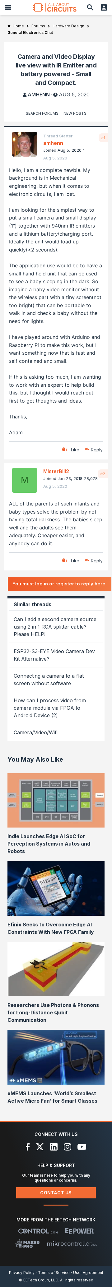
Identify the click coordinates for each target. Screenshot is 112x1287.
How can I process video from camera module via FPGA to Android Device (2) (50, 707)
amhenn (39, 94)
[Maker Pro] (27, 1243)
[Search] (90, 7)
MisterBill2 (56, 471)
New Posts (74, 113)
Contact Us (56, 1192)
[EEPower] (79, 1231)
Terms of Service (54, 1272)
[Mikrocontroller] (72, 1243)
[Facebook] (28, 1147)
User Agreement (88, 1272)
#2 (102, 473)
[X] (40, 1146)
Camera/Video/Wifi (36, 732)
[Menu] (8, 7)
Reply (97, 449)
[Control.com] (38, 1231)
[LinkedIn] (54, 1147)
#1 (103, 137)
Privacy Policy (22, 1272)
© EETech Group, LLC (38, 1280)
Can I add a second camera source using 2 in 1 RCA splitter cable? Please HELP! (55, 626)
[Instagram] (67, 1147)
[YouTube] (81, 1146)
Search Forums (42, 113)
